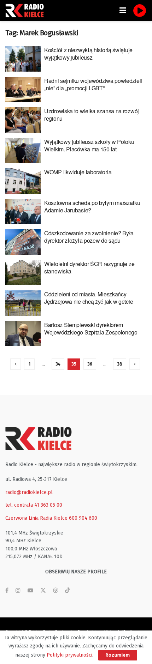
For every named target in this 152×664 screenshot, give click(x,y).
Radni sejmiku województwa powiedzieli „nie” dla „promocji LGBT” (93, 84)
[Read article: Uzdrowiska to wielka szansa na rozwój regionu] (23, 120)
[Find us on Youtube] (30, 590)
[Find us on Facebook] (6, 590)
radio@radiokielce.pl (29, 492)
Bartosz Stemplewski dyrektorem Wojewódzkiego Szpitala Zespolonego (91, 328)
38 (119, 364)
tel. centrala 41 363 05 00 (33, 505)
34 (57, 364)
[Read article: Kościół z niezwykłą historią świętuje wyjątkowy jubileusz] (23, 59)
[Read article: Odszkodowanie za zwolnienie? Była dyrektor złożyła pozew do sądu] (23, 242)
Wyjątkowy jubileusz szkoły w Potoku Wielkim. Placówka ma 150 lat (89, 145)
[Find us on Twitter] (43, 590)
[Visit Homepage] (26, 11)
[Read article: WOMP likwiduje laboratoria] (23, 181)
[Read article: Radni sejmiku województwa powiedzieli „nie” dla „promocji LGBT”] (23, 89)
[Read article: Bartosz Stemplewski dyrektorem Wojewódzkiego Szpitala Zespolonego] (23, 333)
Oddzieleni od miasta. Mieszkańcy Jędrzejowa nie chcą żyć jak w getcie (88, 297)
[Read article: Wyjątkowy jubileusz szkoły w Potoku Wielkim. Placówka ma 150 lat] (23, 150)
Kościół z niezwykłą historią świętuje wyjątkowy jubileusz (88, 53)
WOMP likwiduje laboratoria (77, 172)
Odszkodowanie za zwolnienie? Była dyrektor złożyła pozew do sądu (89, 236)
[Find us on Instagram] (18, 590)
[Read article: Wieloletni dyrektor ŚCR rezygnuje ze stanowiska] (23, 272)
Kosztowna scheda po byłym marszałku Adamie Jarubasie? (92, 206)
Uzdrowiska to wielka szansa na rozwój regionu (91, 114)
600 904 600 (83, 518)
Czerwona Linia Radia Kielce (36, 518)
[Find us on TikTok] (67, 591)
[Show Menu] (122, 10)
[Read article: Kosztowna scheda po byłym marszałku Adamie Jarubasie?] (23, 211)
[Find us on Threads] (55, 591)
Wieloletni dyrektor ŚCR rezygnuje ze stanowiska (89, 267)
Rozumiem (117, 655)
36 (89, 364)
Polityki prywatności (69, 655)
